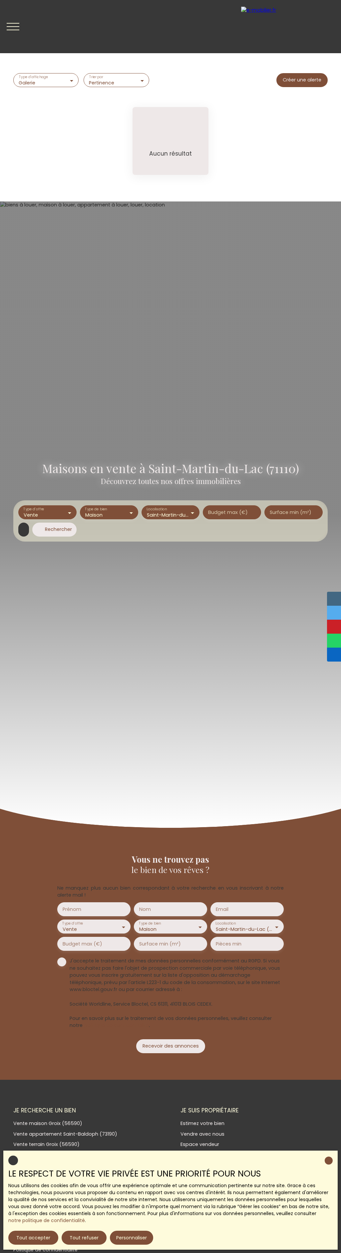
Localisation (157, 509)
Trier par (96, 77)
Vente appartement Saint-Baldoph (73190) (65, 1134)
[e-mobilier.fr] (287, 26)
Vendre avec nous (202, 1134)
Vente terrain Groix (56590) (46, 1144)
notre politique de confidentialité (46, 1220)
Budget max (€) (228, 512)
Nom (145, 909)
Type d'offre (33, 509)
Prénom (72, 909)
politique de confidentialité (116, 1025)
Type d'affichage (33, 77)
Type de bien (96, 509)
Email (222, 909)
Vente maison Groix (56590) (47, 1123)
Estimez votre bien (202, 1123)
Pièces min (228, 944)
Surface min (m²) (290, 512)
